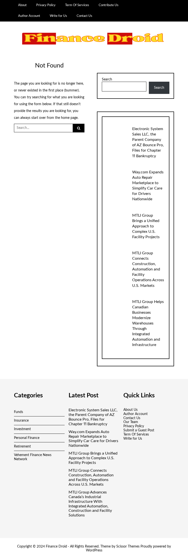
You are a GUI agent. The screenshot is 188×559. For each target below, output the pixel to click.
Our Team (130, 422)
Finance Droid (56, 546)
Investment (22, 429)
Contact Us (84, 16)
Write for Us (58, 16)
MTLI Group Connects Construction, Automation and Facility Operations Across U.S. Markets (148, 269)
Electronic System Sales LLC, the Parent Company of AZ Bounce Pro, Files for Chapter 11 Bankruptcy (93, 417)
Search (107, 79)
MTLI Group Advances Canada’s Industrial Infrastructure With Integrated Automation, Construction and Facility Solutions (90, 503)
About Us (130, 410)
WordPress (94, 550)
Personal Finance (26, 438)
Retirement (22, 446)
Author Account (29, 16)
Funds (18, 412)
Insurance (21, 420)
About (22, 5)
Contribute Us (108, 5)
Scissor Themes (128, 546)
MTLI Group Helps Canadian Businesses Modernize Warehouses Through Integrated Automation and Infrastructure (148, 323)
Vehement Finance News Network (32, 457)
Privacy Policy (46, 5)
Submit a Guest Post (138, 430)
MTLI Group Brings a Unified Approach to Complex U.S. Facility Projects (146, 226)
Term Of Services (77, 5)
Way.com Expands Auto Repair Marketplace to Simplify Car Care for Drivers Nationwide (93, 439)
